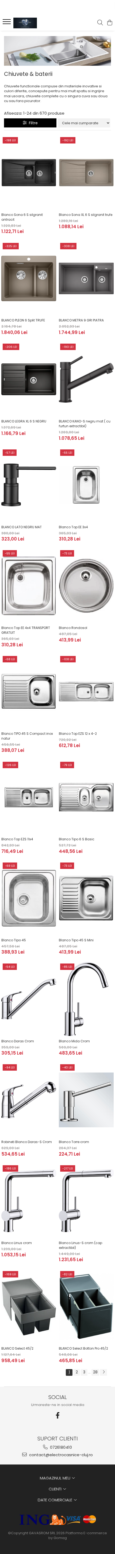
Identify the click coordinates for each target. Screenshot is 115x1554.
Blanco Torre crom (74, 1142)
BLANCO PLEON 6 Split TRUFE (23, 320)
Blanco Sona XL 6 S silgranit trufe (85, 214)
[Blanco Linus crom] (28, 1201)
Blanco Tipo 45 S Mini (76, 940)
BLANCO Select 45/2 (17, 1348)
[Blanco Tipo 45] (28, 898)
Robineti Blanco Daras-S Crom (26, 1142)
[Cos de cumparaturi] (109, 23)
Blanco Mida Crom (74, 1041)
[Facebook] (57, 1415)
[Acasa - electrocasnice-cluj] (34, 23)
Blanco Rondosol (73, 628)
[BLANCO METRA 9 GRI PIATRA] (86, 279)
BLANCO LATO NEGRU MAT (21, 527)
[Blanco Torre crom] (86, 1100)
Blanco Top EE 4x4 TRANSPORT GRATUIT (25, 630)
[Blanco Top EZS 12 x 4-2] (86, 692)
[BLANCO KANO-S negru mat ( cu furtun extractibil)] (86, 379)
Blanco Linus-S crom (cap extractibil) (80, 1245)
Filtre (32, 123)
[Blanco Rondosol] (86, 586)
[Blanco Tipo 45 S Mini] (86, 898)
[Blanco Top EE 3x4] (86, 485)
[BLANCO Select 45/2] (28, 1307)
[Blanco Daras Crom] (28, 999)
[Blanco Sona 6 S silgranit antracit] (28, 173)
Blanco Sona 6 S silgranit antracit (22, 217)
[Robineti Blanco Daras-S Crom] (28, 1100)
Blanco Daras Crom (17, 1041)
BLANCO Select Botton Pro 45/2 (83, 1348)
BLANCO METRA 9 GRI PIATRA (81, 320)
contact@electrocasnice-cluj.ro (60, 1455)
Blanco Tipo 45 (13, 940)
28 (95, 1372)
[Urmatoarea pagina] (103, 1372)
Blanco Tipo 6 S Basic (76, 839)
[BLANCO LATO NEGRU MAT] (28, 485)
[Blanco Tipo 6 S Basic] (86, 797)
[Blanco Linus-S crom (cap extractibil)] (86, 1201)
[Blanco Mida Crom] (86, 999)
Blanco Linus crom (16, 1243)
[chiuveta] (57, 51)
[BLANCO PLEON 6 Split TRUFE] (28, 279)
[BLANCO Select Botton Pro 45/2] (86, 1307)
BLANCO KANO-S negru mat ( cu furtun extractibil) (84, 423)
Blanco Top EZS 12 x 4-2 (78, 733)
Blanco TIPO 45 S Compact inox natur (27, 736)
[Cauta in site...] (100, 23)
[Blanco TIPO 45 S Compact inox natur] (28, 692)
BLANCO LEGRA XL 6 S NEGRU (23, 421)
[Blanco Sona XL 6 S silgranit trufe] (86, 173)
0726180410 (60, 1447)
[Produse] (7, 23)
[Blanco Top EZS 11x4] (28, 797)
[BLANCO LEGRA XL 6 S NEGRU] (28, 379)
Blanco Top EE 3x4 (73, 527)
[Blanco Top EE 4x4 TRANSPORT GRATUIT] (28, 586)
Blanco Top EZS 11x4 (17, 839)
